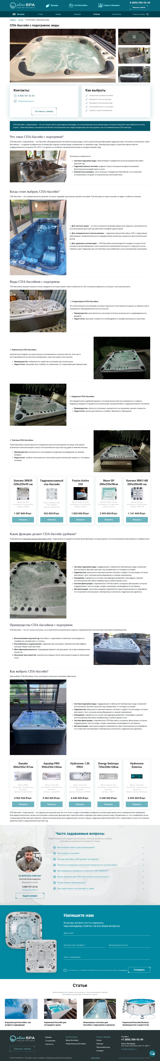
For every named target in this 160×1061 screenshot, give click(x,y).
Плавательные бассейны (76, 1044)
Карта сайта (95, 1058)
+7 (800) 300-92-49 (132, 1039)
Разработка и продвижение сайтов (131, 1058)
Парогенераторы (103, 1047)
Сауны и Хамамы (111, 5)
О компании (50, 1041)
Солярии (99, 1051)
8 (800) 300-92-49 (140, 2)
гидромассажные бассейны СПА (37, 539)
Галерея (77, 14)
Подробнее (123, 970)
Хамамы (99, 1044)
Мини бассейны (72, 1040)
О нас (40, 14)
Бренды (54, 5)
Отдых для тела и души (26, 7)
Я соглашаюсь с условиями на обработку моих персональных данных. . (97, 970)
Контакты (116, 14)
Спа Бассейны (80, 5)
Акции (58, 14)
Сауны (99, 1040)
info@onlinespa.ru (26, 101)
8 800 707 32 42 (26, 95)
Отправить (139, 969)
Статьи (96, 14)
